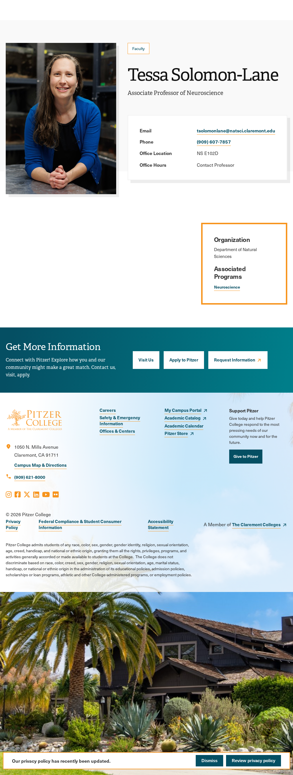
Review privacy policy (253, 760)
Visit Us (146, 360)
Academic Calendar (184, 426)
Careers (108, 410)
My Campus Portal (183, 410)
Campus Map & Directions (40, 465)
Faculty (138, 48)
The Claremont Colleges (256, 524)
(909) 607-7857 (214, 141)
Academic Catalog (183, 418)
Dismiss (209, 760)
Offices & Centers (117, 431)
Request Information (234, 360)
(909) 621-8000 (29, 477)
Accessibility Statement (160, 524)
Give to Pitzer (245, 456)
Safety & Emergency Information (120, 420)
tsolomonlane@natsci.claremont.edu (236, 130)
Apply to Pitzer (183, 360)
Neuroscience (227, 287)
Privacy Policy (13, 524)
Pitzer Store (176, 433)
